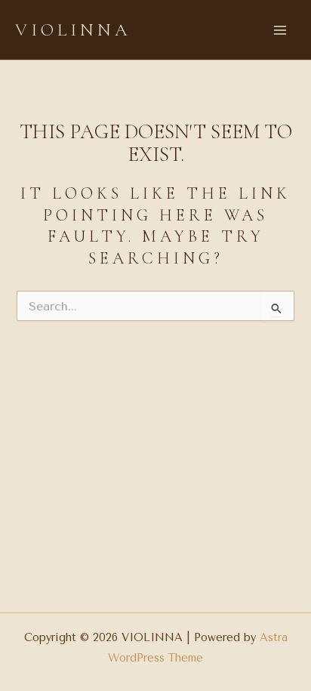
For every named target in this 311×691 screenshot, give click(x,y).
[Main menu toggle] (280, 30)
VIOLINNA (73, 30)
